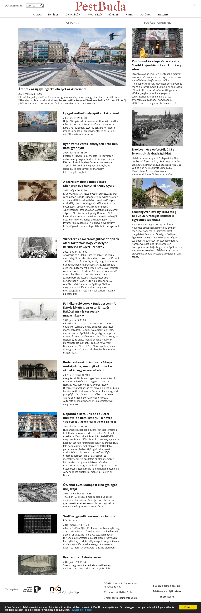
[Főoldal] (100, 6)
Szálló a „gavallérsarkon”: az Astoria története (89, 518)
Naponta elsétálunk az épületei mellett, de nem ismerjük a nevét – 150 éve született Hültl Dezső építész (90, 418)
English (163, 14)
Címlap (37, 14)
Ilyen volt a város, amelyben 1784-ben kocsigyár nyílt (90, 146)
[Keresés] (42, 5)
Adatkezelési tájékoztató (167, 591)
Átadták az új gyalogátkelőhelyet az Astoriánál (52, 89)
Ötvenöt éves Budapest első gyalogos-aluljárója (90, 487)
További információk (81, 609)
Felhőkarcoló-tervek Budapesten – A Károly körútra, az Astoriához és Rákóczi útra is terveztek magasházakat (89, 309)
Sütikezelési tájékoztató (166, 585)
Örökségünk (73, 14)
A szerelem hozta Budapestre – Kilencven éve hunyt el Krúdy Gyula (88, 184)
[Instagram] (194, 5)
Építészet (54, 14)
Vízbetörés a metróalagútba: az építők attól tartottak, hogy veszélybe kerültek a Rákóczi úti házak (91, 243)
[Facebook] (191, 5)
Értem (187, 607)
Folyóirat (145, 14)
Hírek (129, 14)
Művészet (114, 14)
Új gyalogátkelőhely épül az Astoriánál (91, 113)
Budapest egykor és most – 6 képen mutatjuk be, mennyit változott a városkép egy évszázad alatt (88, 366)
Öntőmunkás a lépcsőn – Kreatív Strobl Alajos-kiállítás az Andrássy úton (156, 65)
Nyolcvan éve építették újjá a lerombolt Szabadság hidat (153, 151)
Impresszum (167, 596)
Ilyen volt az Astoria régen (82, 557)
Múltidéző (95, 14)
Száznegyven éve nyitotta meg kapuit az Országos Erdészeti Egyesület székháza (154, 216)
